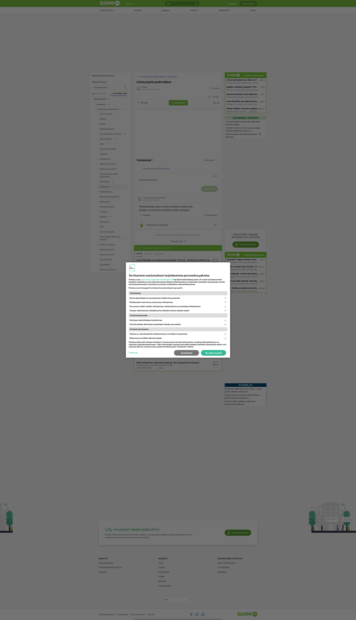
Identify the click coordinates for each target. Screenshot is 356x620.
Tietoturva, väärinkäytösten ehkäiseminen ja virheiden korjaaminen (158, 334)
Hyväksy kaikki (213, 352)
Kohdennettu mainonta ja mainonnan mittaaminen (151, 302)
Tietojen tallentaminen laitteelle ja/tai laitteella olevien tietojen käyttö (159, 310)
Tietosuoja (133, 352)
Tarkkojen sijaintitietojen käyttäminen (145, 320)
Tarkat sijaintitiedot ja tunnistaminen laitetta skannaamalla (154, 298)
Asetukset (186, 352)
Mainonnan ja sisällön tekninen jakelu (145, 338)
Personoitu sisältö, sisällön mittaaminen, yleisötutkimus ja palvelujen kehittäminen (165, 306)
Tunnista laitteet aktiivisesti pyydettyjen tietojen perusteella (155, 324)
